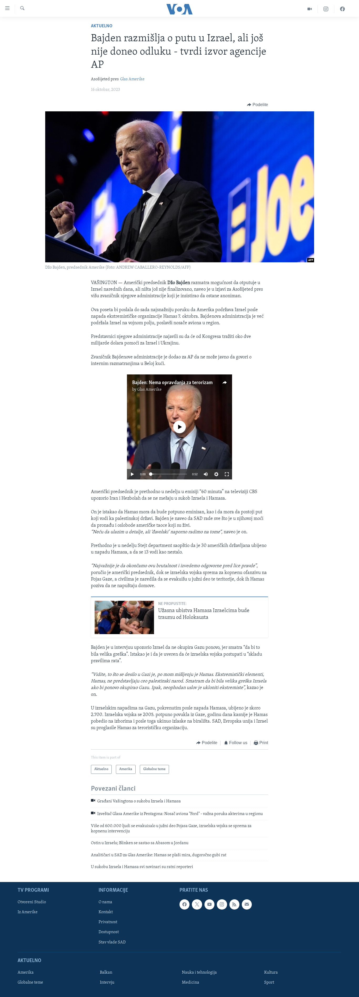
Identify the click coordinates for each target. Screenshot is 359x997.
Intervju (107, 982)
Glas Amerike (132, 79)
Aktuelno (101, 26)
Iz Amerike (28, 912)
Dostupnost (109, 932)
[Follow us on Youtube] (209, 904)
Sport (269, 982)
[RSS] (234, 904)
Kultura (271, 972)
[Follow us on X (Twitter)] (197, 904)
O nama (105, 902)
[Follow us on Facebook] (184, 904)
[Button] (257, 104)
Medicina (190, 982)
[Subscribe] (247, 904)
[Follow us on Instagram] (222, 904)
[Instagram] (326, 9)
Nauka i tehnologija (199, 972)
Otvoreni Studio (32, 902)
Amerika (26, 972)
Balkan (106, 972)
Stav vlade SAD (112, 942)
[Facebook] (342, 9)
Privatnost (108, 922)
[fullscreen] (227, 474)
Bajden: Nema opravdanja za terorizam (172, 382)
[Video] (310, 9)
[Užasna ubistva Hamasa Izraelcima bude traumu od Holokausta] (124, 617)
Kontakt (106, 912)
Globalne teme (30, 982)
